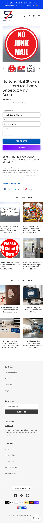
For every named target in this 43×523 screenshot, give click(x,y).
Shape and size (8, 111)
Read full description (11, 183)
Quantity (5, 129)
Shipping (6, 103)
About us (8, 385)
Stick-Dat (18, 515)
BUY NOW (21, 147)
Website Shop (10, 378)
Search (7, 449)
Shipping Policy (11, 473)
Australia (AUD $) (21, 488)
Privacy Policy (10, 455)
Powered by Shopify (27, 515)
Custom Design (11, 372)
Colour (5, 120)
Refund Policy (10, 461)
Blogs (7, 391)
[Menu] (39, 15)
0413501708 (9, 425)
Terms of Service (11, 467)
